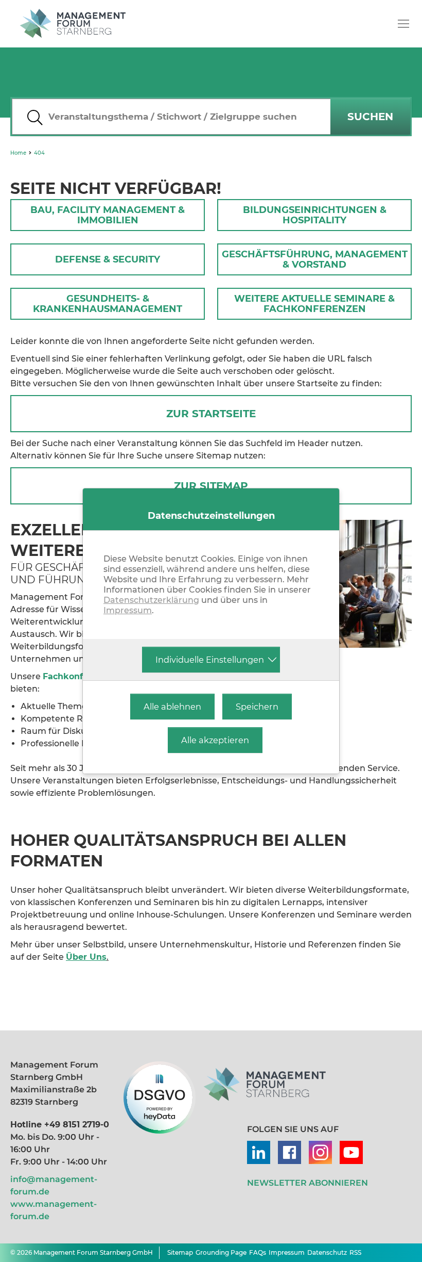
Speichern (257, 706)
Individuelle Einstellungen (209, 659)
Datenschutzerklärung (151, 600)
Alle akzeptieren (215, 740)
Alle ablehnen (172, 706)
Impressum (127, 610)
